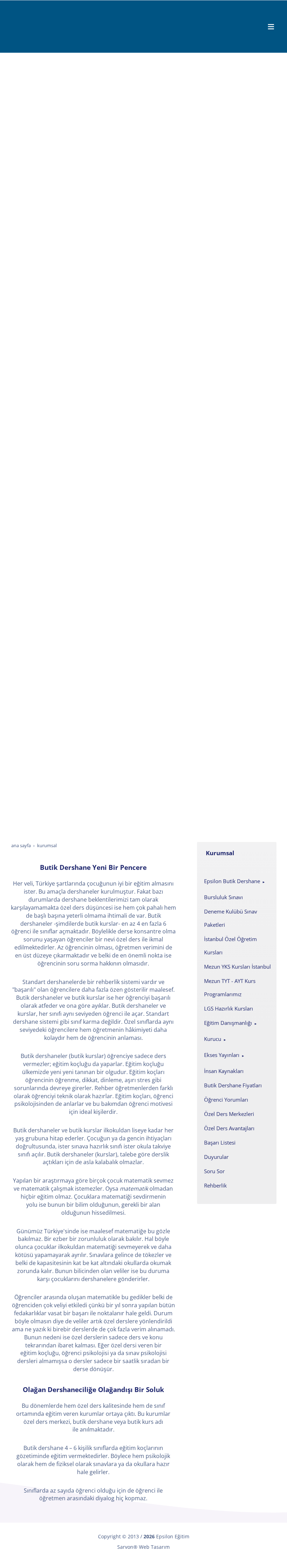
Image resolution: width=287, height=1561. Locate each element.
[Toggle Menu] (270, 26)
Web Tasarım (154, 1547)
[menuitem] (236, 882)
